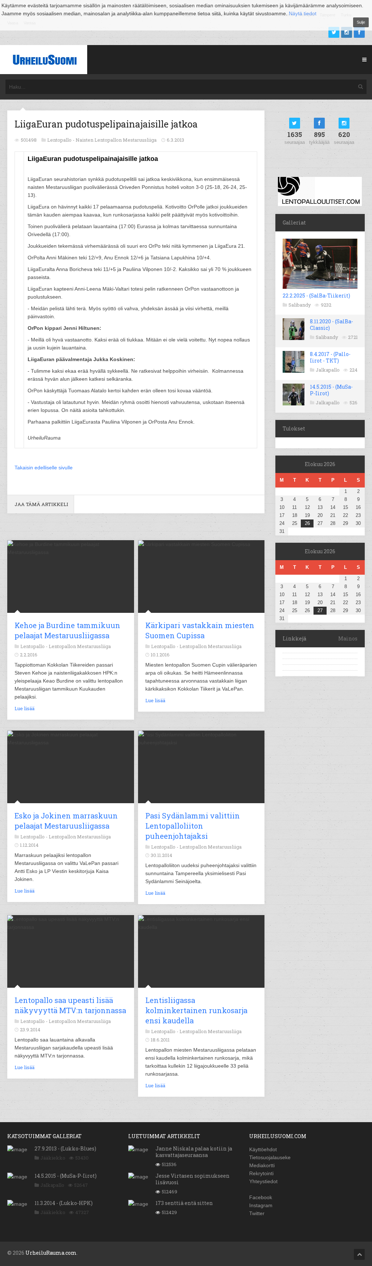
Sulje (361, 22)
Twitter (256, 1213)
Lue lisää (25, 708)
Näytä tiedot (302, 13)
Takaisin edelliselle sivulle (44, 467)
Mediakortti (262, 1165)
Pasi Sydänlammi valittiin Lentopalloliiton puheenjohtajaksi (192, 826)
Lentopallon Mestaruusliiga (80, 646)
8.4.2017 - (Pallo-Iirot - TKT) (330, 357)
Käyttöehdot (263, 1149)
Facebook (260, 1197)
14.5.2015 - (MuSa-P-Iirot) (331, 390)
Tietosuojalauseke (270, 1157)
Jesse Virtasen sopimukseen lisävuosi (192, 1179)
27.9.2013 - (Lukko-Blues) (65, 1148)
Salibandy (299, 305)
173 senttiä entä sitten (184, 1203)
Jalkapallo (328, 370)
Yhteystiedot (263, 1181)
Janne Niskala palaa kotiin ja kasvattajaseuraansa (193, 1151)
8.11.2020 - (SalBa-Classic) (331, 324)
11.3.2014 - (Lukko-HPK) (64, 1203)
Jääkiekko (52, 1157)
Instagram (260, 1205)
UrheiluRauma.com (51, 1252)
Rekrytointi (261, 1173)
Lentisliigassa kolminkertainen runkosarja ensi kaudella (196, 1010)
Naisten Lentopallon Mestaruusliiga (116, 140)
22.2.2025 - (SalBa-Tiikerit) (316, 295)
